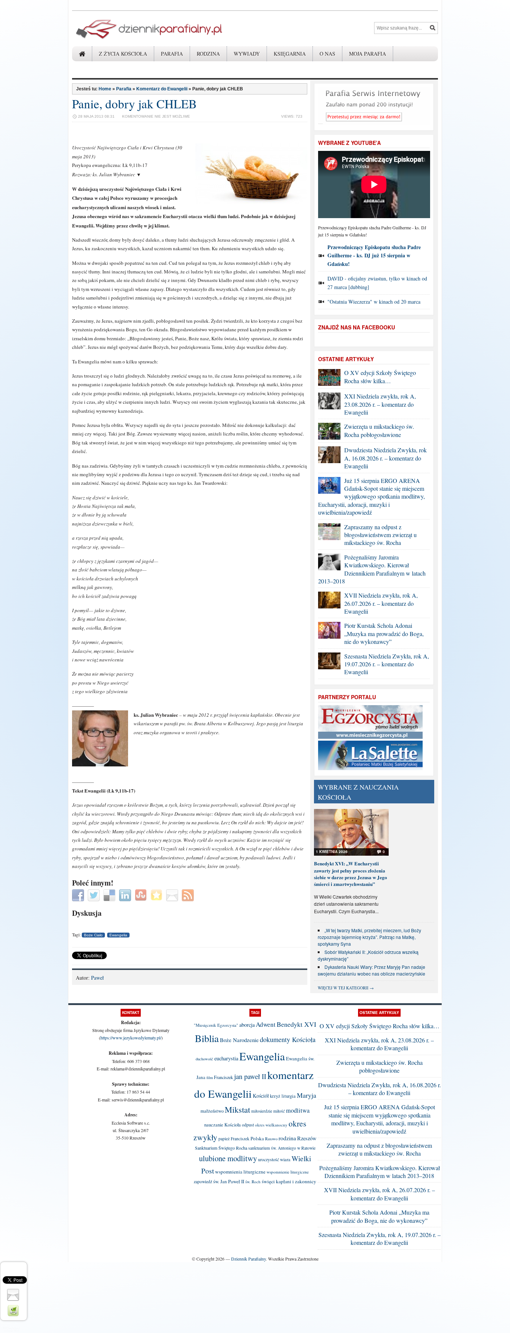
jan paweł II (250, 1076)
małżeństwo (212, 1111)
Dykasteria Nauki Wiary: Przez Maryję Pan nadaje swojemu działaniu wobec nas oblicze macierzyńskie (371, 970)
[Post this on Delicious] (110, 894)
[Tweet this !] (95, 894)
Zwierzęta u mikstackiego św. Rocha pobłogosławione (379, 430)
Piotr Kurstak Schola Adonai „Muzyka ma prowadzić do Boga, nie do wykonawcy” (384, 633)
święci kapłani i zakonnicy (289, 1181)
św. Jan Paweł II (228, 1181)
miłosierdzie (261, 1111)
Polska (257, 1138)
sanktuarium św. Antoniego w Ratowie (281, 1148)
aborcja (247, 1024)
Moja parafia (367, 53)
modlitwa (298, 1110)
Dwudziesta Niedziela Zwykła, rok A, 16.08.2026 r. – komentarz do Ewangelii (385, 458)
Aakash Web (11, 1331)
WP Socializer (11, 1328)
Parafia (172, 53)
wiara (285, 1159)
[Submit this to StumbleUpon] (142, 894)
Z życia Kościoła (123, 53)
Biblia (207, 1038)
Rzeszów (307, 1138)
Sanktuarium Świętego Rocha (221, 1148)
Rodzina (208, 53)
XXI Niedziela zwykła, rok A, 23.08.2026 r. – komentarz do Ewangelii (380, 404)
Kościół (261, 1095)
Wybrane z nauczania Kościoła (358, 792)
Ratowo (271, 1138)
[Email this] (173, 894)
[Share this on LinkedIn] (126, 894)
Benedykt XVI (296, 1024)
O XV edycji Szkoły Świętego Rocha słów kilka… (380, 376)
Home (105, 89)
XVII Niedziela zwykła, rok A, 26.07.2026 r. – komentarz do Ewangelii (381, 603)
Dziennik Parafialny (248, 1259)
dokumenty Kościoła (287, 1039)
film (209, 1077)
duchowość (204, 1058)
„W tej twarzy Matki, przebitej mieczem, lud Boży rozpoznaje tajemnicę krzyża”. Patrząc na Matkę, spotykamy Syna (369, 937)
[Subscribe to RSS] (189, 894)
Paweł (97, 977)
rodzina (287, 1138)
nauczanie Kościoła (222, 1125)
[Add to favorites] (157, 894)
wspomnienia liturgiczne (240, 1171)
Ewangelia (118, 935)
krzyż (275, 1096)
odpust (248, 1125)
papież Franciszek (233, 1138)
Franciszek (223, 1077)
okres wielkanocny (271, 1125)
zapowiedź (203, 1181)
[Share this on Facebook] (79, 894)
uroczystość (268, 1159)
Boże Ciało (93, 935)
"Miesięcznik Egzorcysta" (216, 1025)
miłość (279, 1111)
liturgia (289, 1096)
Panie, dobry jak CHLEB (134, 103)
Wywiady (247, 53)
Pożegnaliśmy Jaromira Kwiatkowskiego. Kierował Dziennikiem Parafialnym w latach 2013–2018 (372, 569)
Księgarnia (290, 53)
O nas (327, 53)
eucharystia (226, 1058)
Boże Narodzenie (239, 1040)
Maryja (306, 1095)
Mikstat (237, 1109)
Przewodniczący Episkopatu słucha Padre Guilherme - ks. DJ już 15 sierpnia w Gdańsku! (374, 255)
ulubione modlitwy (228, 1158)
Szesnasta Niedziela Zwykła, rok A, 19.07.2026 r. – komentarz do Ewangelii (386, 664)
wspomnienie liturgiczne (288, 1172)
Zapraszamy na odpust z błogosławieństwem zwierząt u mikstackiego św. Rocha (380, 535)
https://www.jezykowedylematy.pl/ (130, 1038)
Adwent (266, 1024)
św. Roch (253, 1181)
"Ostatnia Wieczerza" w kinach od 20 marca (373, 301)
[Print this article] (14, 1310)
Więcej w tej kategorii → (346, 988)
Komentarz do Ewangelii (161, 89)
